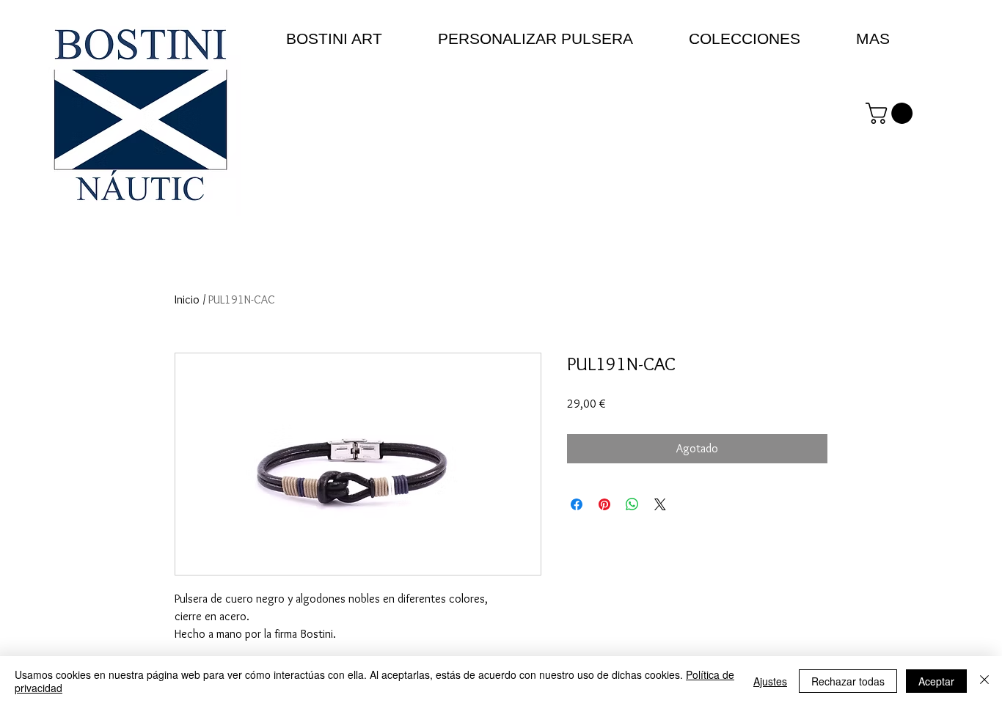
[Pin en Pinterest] (604, 504)
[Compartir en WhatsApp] (632, 504)
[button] (892, 113)
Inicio (187, 299)
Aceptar (936, 681)
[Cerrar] (984, 681)
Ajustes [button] (770, 681)
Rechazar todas (848, 681)
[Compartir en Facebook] (576, 504)
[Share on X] (660, 504)
